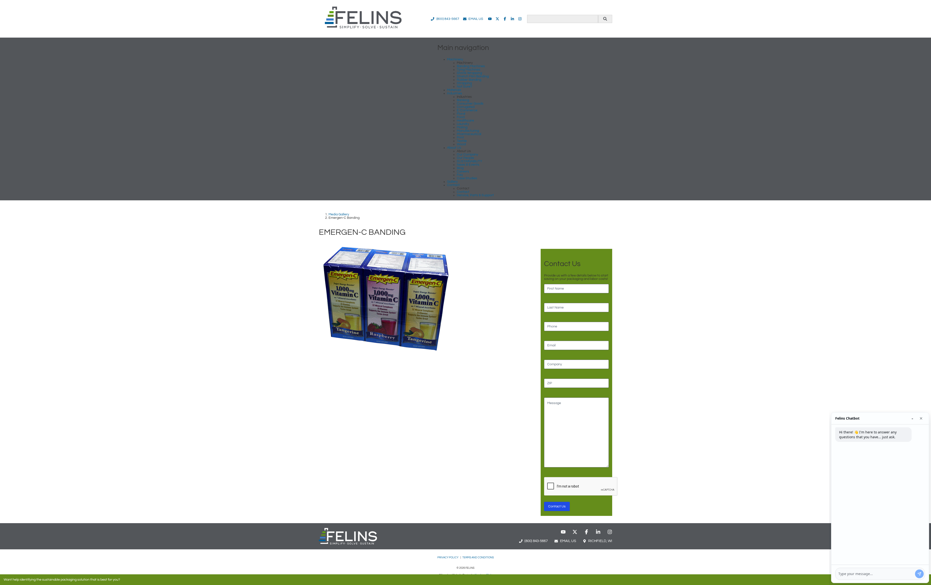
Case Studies (467, 178)
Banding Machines (471, 66)
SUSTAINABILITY (469, 161)
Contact (463, 192)
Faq (460, 175)
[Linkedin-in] (512, 19)
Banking (463, 100)
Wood (461, 144)
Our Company (467, 154)
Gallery (452, 181)
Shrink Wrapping (469, 73)
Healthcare (465, 120)
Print (460, 137)
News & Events (468, 164)
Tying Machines (468, 69)
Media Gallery (339, 214)
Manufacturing (468, 130)
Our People (465, 158)
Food (461, 117)
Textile (462, 141)
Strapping (464, 83)
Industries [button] (454, 93)
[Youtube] (490, 19)
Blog (460, 168)
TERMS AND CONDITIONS (478, 557)
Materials (454, 90)
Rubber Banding (469, 79)
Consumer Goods (470, 103)
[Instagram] (520, 19)
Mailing (462, 127)
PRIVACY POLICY (448, 557)
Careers (463, 171)
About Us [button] (454, 147)
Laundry (463, 124)
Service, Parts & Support (475, 195)
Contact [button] (453, 185)
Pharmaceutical (469, 134)
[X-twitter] (497, 19)
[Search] (605, 19)
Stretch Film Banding (473, 76)
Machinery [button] (455, 59)
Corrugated (465, 107)
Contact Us (557, 506)
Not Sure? (464, 86)
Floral (461, 113)
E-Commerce (467, 110)
